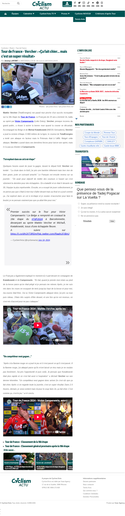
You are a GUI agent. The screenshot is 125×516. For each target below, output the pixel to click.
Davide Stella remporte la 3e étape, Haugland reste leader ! (100, 60)
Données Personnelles (91, 497)
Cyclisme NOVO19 (83, 14)
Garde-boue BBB (111, 146)
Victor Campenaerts (24, 121)
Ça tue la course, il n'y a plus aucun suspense (100, 212)
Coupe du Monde (92, 133)
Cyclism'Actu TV (47, 14)
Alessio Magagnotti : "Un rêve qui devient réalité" (100, 68)
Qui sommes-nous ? (90, 491)
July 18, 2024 (44, 240)
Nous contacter (88, 484)
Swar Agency (119, 503)
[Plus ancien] (76, 118)
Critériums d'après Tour (105, 14)
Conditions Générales (90, 494)
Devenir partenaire (89, 481)
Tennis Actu (80, 19)
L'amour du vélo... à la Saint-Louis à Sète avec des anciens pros (100, 109)
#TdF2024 (37, 219)
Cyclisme (4, 48)
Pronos (64, 14)
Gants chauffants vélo (90, 146)
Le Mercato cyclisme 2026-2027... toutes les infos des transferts (100, 91)
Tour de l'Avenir (108, 137)
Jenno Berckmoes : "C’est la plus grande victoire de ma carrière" (100, 76)
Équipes (15, 14)
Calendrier (27, 14)
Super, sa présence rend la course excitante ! (100, 204)
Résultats (87, 221)
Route (12, 48)
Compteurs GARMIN (93, 141)
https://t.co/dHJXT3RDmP (24, 233)
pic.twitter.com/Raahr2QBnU (54, 233)
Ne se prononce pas (89, 216)
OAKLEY (111, 141)
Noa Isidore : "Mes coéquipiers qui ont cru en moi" (100, 84)
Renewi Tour (109, 133)
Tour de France (21, 48)
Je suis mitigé (87, 208)
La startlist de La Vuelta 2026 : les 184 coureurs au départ (100, 100)
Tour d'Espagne (91, 137)
